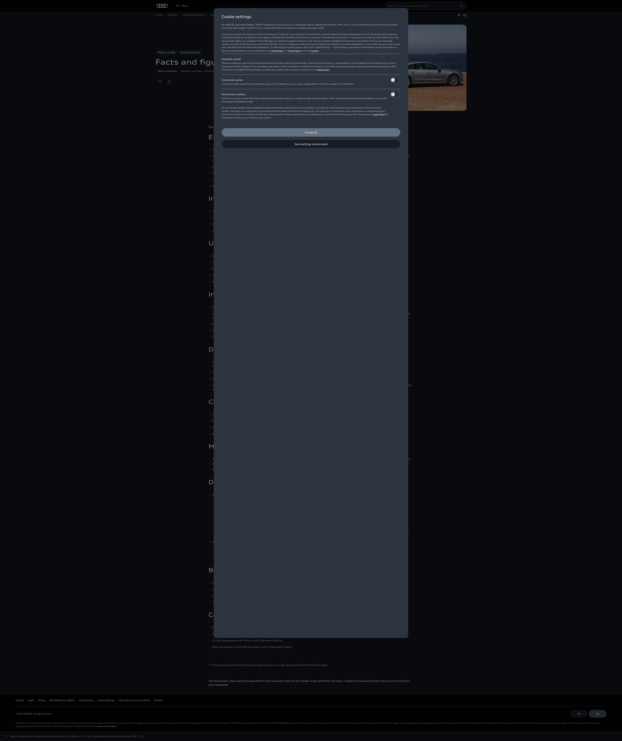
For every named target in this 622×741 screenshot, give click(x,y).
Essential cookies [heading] (231, 59)
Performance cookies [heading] (233, 94)
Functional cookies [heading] (232, 79)
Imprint (315, 51)
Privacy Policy (294, 51)
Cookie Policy (277, 51)
